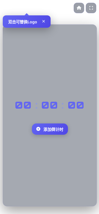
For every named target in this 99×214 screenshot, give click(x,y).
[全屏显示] (91, 8)
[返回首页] (79, 8)
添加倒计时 (53, 129)
